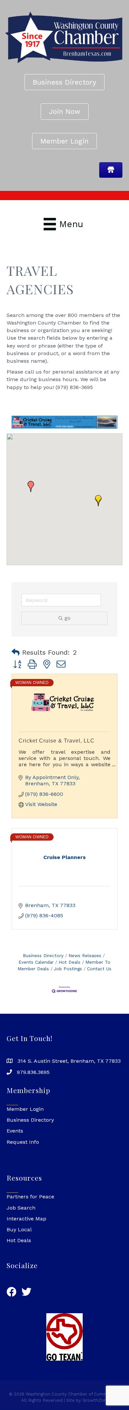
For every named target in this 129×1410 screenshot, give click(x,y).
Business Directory (43, 955)
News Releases (84, 955)
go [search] (67, 618)
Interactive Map (26, 1218)
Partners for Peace (30, 1196)
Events (15, 1131)
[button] (98, 500)
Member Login (25, 1109)
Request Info (23, 1142)
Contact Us (99, 968)
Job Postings (68, 968)
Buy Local (19, 1229)
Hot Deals (69, 962)
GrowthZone (95, 1400)
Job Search (21, 1208)
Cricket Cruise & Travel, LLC (57, 741)
